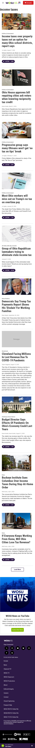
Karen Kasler (5, 106)
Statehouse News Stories (8, 417)
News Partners (6, 298)
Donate (29, 3)
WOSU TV (6, 673)
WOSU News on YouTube (17, 616)
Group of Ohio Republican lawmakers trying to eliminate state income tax (17, 252)
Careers (6, 693)
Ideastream (5, 351)
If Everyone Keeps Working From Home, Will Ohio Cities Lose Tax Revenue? (17, 539)
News (3, 475)
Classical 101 (7, 669)
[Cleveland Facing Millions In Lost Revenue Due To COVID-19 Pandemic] (16, 339)
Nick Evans (4, 491)
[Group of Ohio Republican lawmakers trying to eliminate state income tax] (16, 234)
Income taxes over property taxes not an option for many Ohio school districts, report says (17, 41)
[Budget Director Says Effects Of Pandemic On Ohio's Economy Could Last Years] (16, 405)
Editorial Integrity (9, 689)
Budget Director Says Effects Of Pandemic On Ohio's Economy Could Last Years (17, 424)
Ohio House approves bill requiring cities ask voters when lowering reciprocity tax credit (16, 97)
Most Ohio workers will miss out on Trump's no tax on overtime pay (17, 199)
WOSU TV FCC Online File (11, 717)
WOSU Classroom (9, 677)
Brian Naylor (5, 315)
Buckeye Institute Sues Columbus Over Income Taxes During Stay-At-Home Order (17, 482)
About (5, 685)
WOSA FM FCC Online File (11, 713)
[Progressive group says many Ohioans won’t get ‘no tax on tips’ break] (16, 130)
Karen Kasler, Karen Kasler (9, 433)
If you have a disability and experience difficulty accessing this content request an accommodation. (17, 722)
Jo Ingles (4, 50)
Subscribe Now (17, 630)
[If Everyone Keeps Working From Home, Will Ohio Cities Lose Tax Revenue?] (16, 521)
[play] (3, 746)
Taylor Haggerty (6, 364)
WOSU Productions (9, 681)
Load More (17, 569)
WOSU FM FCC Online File (11, 709)
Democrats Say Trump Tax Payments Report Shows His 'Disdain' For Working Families (16, 306)
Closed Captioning (9, 701)
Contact (6, 697)
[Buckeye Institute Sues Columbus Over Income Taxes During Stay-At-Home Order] (16, 463)
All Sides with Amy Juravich (9, 246)
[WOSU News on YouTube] (17, 594)
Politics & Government (8, 33)
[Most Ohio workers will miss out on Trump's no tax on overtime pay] (16, 181)
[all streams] (32, 745)
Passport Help (8, 705)
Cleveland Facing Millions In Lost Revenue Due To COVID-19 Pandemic (16, 357)
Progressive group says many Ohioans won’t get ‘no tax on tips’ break (17, 148)
